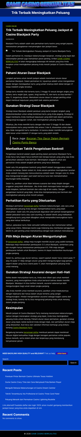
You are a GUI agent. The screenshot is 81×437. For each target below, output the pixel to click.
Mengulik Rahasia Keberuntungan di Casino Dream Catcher (30, 388)
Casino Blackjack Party (22, 328)
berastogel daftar (31, 206)
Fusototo (18, 405)
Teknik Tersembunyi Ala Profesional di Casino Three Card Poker (32, 394)
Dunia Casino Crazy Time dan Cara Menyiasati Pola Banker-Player (33, 382)
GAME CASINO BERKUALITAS (44, 434)
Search (5, 359)
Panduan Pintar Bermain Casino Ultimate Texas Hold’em (29, 376)
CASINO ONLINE (11, 26)
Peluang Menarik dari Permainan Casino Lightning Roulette (30, 399)
